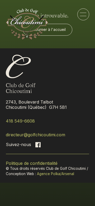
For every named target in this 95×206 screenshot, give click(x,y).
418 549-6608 (20, 121)
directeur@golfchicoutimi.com (35, 134)
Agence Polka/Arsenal (55, 174)
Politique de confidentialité (32, 163)
